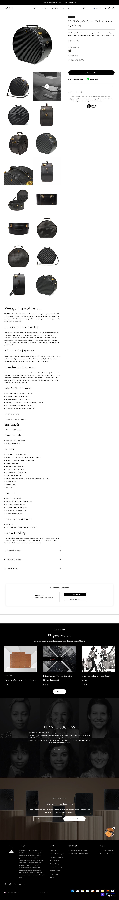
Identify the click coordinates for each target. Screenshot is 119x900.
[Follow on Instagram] (10, 884)
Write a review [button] (75, 594)
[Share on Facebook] (74, 92)
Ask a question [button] (75, 599)
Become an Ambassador (107, 854)
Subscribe (74, 819)
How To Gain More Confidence (20, 680)
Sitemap (52, 877)
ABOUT (83, 8)
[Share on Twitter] (76, 92)
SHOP (35, 8)
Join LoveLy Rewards (106, 850)
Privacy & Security (56, 867)
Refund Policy (54, 864)
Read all (7, 685)
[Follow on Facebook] (5, 884)
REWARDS (72, 8)
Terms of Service (55, 870)
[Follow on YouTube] (20, 884)
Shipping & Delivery (56, 857)
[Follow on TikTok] (25, 884)
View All (59, 691)
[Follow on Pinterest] (15, 884)
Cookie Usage (54, 874)
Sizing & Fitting (55, 860)
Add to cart (91, 72)
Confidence (8, 675)
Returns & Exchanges (56, 854)
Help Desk (53, 850)
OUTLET (45, 8)
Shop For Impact (59, 749)
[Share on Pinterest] (79, 92)
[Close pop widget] (113, 828)
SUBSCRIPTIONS (58, 8)
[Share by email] (81, 92)
